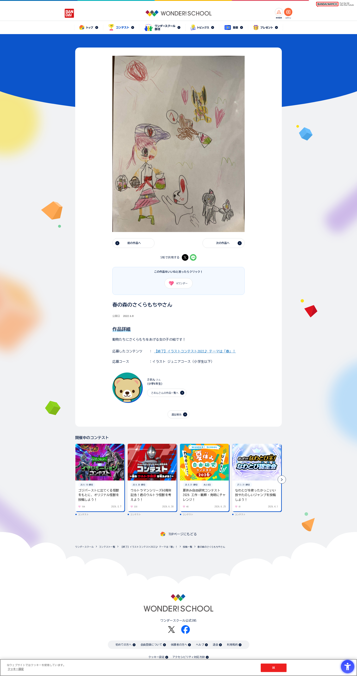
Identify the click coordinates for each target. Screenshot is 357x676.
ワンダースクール (84, 547)
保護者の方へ (179, 644)
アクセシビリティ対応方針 (188, 657)
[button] (282, 479)
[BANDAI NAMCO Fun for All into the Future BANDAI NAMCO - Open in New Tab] (335, 4)
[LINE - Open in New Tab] (193, 257)
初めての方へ (123, 644)
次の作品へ (223, 243)
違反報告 (176, 414)
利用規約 (232, 644)
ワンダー (182, 283)
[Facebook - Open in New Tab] (185, 629)
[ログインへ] (288, 12)
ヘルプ (200, 644)
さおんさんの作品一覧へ (165, 393)
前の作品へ (134, 243)
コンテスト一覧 (107, 547)
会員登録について (151, 644)
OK (273, 667)
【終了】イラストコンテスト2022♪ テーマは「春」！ (195, 351)
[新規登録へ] (279, 12)
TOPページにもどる (182, 534)
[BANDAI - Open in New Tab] (69, 13)
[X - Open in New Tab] (185, 257)
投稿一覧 (187, 547)
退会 (215, 644)
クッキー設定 (156, 657)
